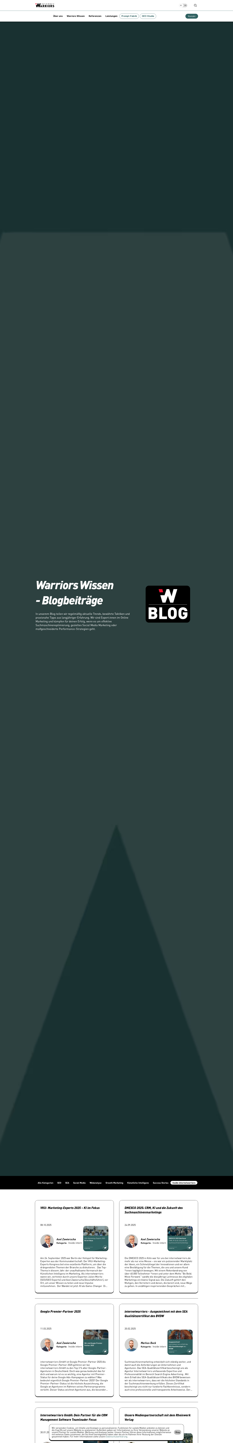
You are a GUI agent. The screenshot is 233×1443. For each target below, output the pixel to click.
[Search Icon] (195, 5)
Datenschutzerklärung (116, 1436)
